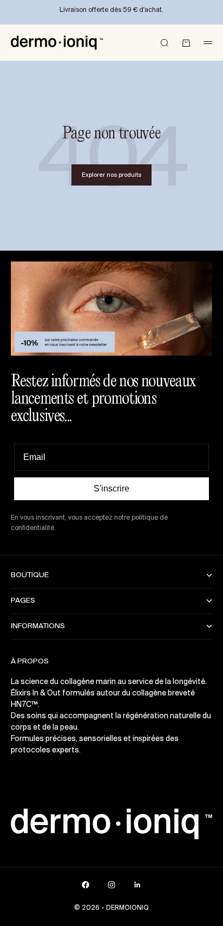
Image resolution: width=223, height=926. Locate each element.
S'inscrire (111, 488)
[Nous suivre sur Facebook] (85, 884)
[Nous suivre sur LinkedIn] (137, 884)
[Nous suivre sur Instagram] (111, 884)
